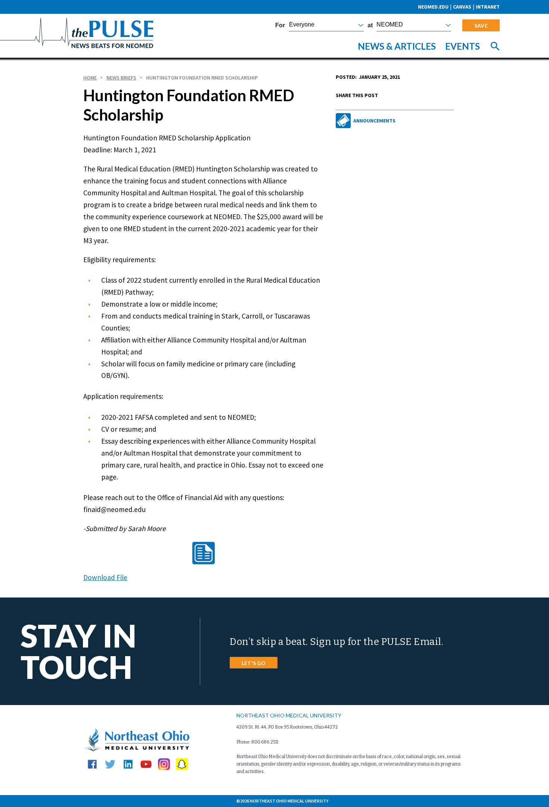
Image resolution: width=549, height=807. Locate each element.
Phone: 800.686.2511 (257, 742)
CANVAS (462, 6)
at (370, 25)
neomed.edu (433, 6)
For (280, 25)
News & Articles (397, 46)
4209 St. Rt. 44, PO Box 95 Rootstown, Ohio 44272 (287, 727)
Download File (105, 577)
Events (462, 46)
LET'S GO (254, 663)
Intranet (488, 6)
